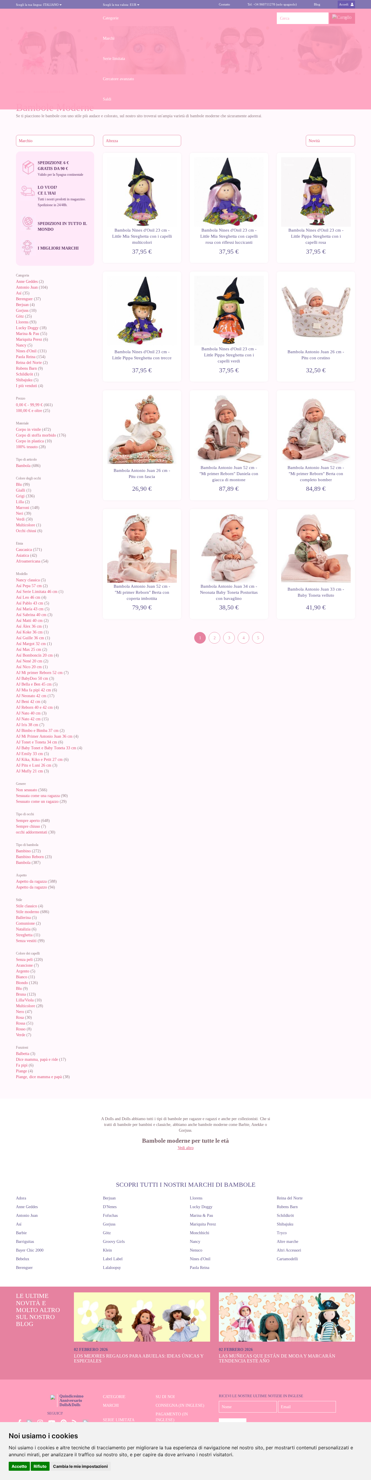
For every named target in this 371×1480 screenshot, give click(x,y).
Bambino (23, 851)
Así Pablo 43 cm (29, 603)
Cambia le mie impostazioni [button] (80, 1466)
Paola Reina (25, 357)
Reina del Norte (29, 362)
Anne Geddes (27, 281)
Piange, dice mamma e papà (39, 1077)
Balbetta (22, 1054)
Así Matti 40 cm (29, 620)
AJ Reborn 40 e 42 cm (34, 707)
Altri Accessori (289, 1250)
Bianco (21, 977)
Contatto (224, 4)
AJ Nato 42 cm (28, 719)
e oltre (29, 411)
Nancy (21, 345)
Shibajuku (24, 380)
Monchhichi (199, 1233)
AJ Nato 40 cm (28, 713)
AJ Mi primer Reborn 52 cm (39, 673)
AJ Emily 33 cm (29, 754)
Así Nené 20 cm (29, 661)
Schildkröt (24, 374)
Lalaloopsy (112, 1267)
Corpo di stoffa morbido (36, 435)
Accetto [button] (19, 1466)
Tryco (282, 1233)
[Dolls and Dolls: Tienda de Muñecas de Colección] (55, 18)
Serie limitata (114, 58)
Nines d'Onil (27, 351)
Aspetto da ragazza (31, 881)
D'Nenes (110, 1207)
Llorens (22, 322)
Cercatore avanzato (118, 79)
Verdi (20, 519)
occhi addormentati (31, 832)
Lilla (20, 502)
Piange (21, 1071)
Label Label (113, 1259)
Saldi (107, 99)
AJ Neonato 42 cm (31, 696)
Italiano (37, 4)
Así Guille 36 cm (30, 638)
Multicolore (25, 525)
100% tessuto (27, 447)
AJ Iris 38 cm (27, 725)
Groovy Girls (114, 1241)
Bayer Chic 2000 (29, 1250)
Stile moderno (27, 912)
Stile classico (26, 906)
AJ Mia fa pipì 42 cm (33, 690)
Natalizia (23, 929)
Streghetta (24, 935)
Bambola (24, 466)
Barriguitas (25, 1241)
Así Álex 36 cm (29, 626)
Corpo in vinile (28, 429)
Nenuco (196, 1250)
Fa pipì (22, 1065)
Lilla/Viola (25, 1000)
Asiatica (22, 555)
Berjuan (22, 305)
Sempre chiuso (28, 826)
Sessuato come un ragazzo (37, 801)
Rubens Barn (26, 368)
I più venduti (26, 386)
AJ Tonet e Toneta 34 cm (36, 742)
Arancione (25, 965)
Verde (20, 1035)
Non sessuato (26, 790)
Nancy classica (28, 580)
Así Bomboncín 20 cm (34, 655)
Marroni (22, 507)
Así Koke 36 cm (29, 632)
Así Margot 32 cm (31, 644)
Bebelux (22, 1259)
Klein (107, 1250)
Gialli (20, 490)
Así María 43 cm (29, 609)
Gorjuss (22, 310)
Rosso (21, 1029)
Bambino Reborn (30, 857)
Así (18, 293)
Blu (19, 484)
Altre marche (287, 1241)
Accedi (344, 4)
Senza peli (24, 959)
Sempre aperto (28, 820)
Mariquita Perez (29, 339)
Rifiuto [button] (40, 1466)
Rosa (20, 1017)
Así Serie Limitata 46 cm (36, 591)
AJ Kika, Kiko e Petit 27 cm (39, 759)
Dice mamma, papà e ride (37, 1059)
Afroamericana (28, 561)
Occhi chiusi (26, 531)
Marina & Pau (27, 333)
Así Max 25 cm (28, 649)
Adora (21, 1198)
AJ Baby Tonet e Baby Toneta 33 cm (46, 748)
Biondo (22, 983)
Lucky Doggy (27, 328)
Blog (317, 4)
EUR (120, 4)
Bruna (21, 994)
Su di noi (165, 1397)
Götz (20, 316)
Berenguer (24, 299)
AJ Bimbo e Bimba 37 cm (37, 730)
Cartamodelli (287, 1259)
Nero (20, 1012)
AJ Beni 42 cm (28, 701)
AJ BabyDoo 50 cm (32, 678)
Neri (19, 513)
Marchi (108, 38)
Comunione (25, 923)
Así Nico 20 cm (29, 667)
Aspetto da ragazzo (31, 887)
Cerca (322, 18)
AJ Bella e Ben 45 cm (34, 684)
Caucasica (24, 549)
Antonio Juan (27, 287)
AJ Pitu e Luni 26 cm (33, 765)
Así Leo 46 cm (28, 597)
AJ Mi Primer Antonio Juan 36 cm (44, 736)
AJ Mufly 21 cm (29, 771)
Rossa (20, 1023)
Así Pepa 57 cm (29, 586)
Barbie (21, 1233)
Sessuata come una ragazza (38, 796)
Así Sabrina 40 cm (31, 615)
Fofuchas (110, 1215)
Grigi (20, 496)
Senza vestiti (26, 941)
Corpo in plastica (30, 441)
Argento (22, 971)
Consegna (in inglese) (180, 1405)
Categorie (111, 18)
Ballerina (23, 917)
